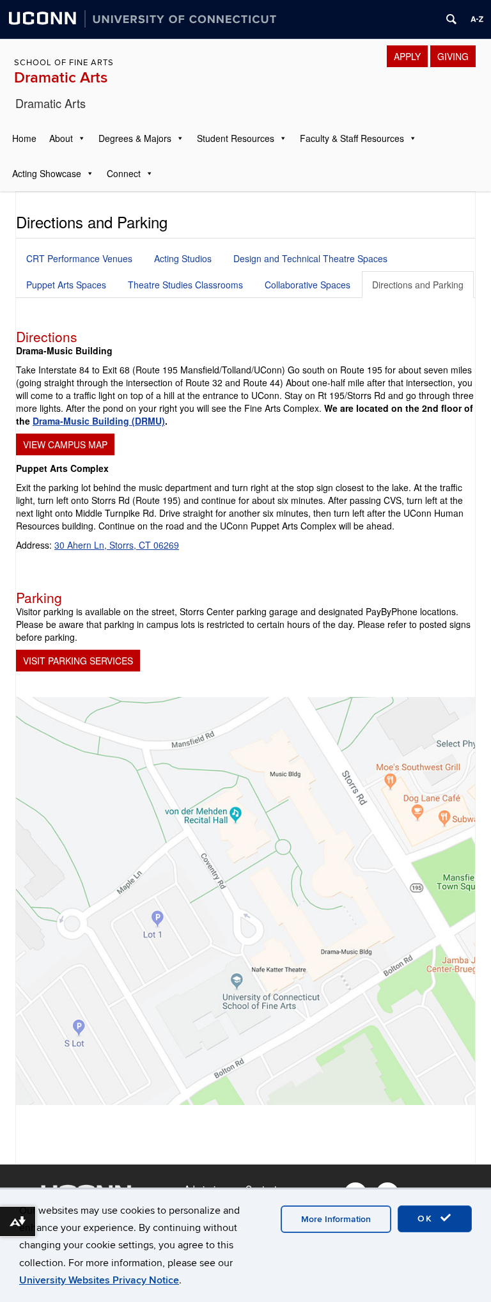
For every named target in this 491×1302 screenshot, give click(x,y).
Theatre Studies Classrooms (185, 284)
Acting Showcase (46, 173)
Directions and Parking (418, 284)
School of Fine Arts (64, 63)
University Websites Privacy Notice (99, 1280)
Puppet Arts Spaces (66, 284)
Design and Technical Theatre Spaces (310, 258)
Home (24, 138)
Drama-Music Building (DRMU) (99, 420)
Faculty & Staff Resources (352, 138)
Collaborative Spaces (307, 284)
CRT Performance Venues (79, 258)
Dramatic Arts (60, 77)
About (61, 138)
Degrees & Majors (134, 138)
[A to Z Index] (477, 19)
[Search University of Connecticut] (451, 19)
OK (427, 1218)
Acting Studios (183, 258)
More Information (336, 1219)
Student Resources (235, 138)
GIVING (453, 56)
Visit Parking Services (78, 660)
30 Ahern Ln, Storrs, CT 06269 (116, 544)
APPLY (407, 56)
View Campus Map (65, 444)
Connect (124, 173)
